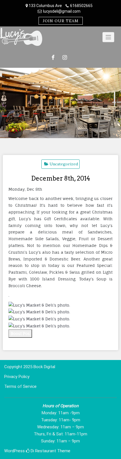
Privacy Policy (17, 376)
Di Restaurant (43, 450)
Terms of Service (20, 386)
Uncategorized (64, 163)
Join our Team (61, 20)
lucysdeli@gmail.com (61, 11)
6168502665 (81, 5)
